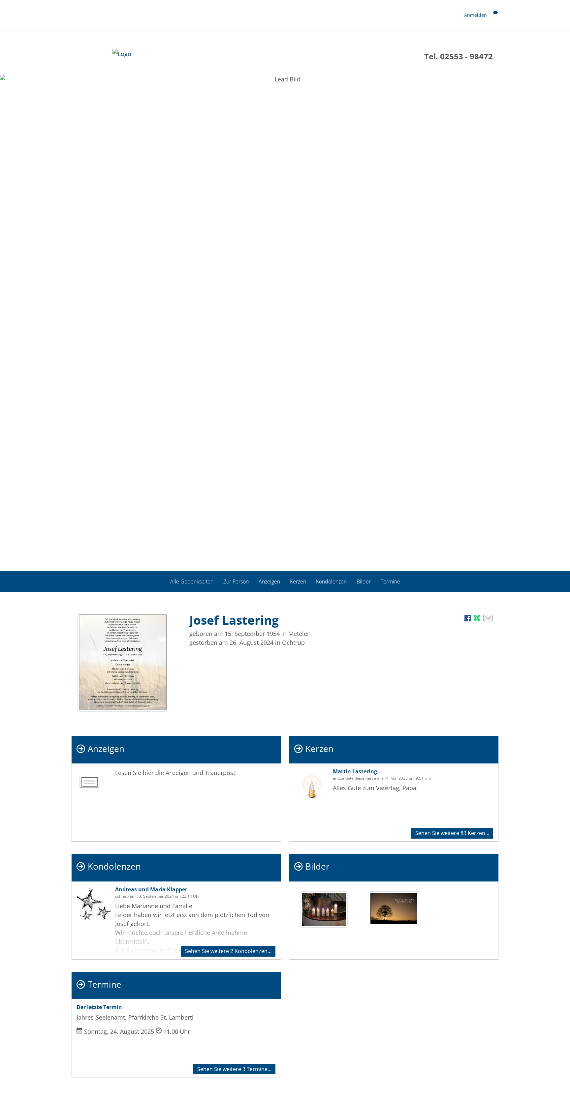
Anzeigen (269, 581)
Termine (390, 581)
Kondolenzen (331, 581)
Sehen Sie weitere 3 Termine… (234, 1069)
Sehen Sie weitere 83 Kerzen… (452, 833)
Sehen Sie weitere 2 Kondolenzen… (228, 951)
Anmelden (475, 15)
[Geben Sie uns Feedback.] (495, 15)
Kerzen (298, 581)
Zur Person (236, 581)
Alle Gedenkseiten (191, 581)
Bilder (364, 581)
